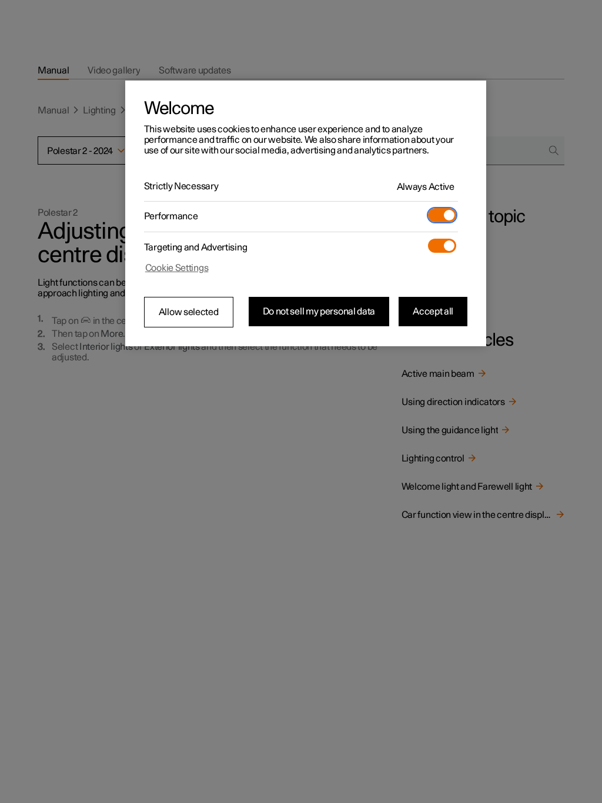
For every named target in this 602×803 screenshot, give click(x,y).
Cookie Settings (177, 268)
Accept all (433, 311)
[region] (305, 213)
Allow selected (189, 312)
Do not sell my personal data (319, 311)
